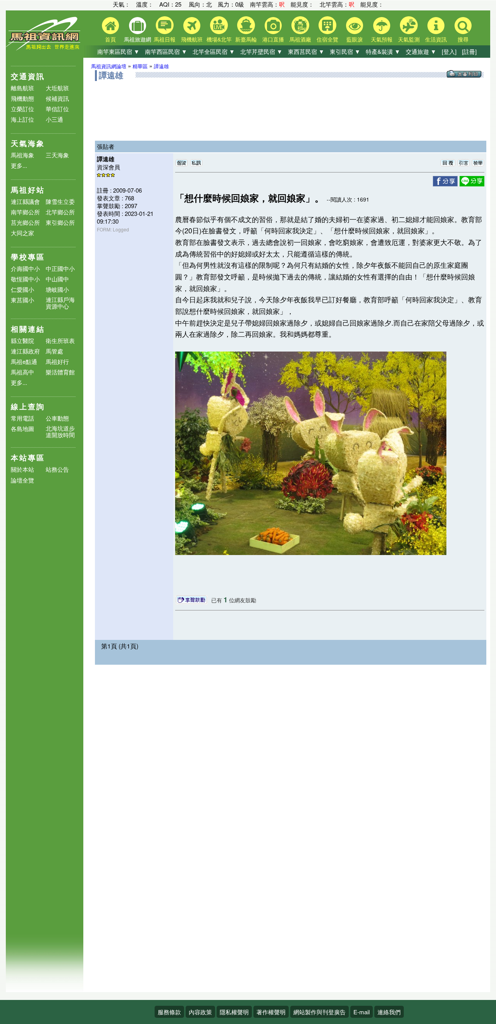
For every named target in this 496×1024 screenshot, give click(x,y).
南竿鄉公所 (25, 212)
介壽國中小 (25, 268)
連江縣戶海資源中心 (60, 302)
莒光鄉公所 (25, 222)
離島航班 (22, 87)
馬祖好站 (28, 189)
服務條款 (169, 1012)
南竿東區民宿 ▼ (118, 51)
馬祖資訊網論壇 (108, 66)
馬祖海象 (22, 155)
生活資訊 (436, 39)
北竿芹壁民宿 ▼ (261, 51)
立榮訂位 (22, 108)
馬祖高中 (22, 372)
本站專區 (28, 457)
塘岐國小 (57, 289)
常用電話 (22, 418)
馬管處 (54, 351)
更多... (19, 165)
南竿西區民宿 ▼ (166, 51)
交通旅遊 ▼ (421, 51)
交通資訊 (28, 76)
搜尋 (463, 39)
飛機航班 (192, 39)
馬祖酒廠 (300, 39)
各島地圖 (22, 428)
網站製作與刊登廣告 (319, 1012)
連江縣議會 (25, 201)
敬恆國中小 (25, 279)
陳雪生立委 (60, 201)
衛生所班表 (60, 340)
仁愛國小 (22, 289)
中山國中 (57, 279)
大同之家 (22, 232)
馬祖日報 (165, 39)
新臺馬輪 (246, 39)
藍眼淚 (354, 39)
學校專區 (28, 257)
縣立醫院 (22, 340)
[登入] (449, 51)
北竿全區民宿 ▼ (214, 51)
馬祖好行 (57, 361)
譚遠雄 (161, 66)
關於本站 (22, 469)
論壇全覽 (22, 480)
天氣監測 (409, 39)
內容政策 (200, 1012)
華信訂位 (57, 108)
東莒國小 (22, 300)
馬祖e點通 (24, 361)
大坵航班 (57, 87)
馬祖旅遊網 (137, 39)
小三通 (54, 119)
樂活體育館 (60, 372)
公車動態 (57, 418)
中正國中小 (60, 268)
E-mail (361, 1012)
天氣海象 (28, 143)
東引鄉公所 (60, 222)
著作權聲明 (271, 1012)
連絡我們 (389, 1012)
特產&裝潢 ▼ (383, 51)
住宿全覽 (327, 39)
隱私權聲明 (234, 1012)
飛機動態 (22, 98)
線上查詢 (28, 406)
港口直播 (273, 39)
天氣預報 (382, 39)
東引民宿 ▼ (345, 51)
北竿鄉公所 (60, 212)
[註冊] (469, 51)
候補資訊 (57, 98)
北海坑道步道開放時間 (60, 431)
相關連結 (28, 329)
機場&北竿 (219, 39)
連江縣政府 (25, 351)
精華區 (140, 66)
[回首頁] (44, 49)
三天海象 (57, 155)
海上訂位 (22, 119)
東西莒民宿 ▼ (306, 51)
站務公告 (57, 469)
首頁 (110, 39)
